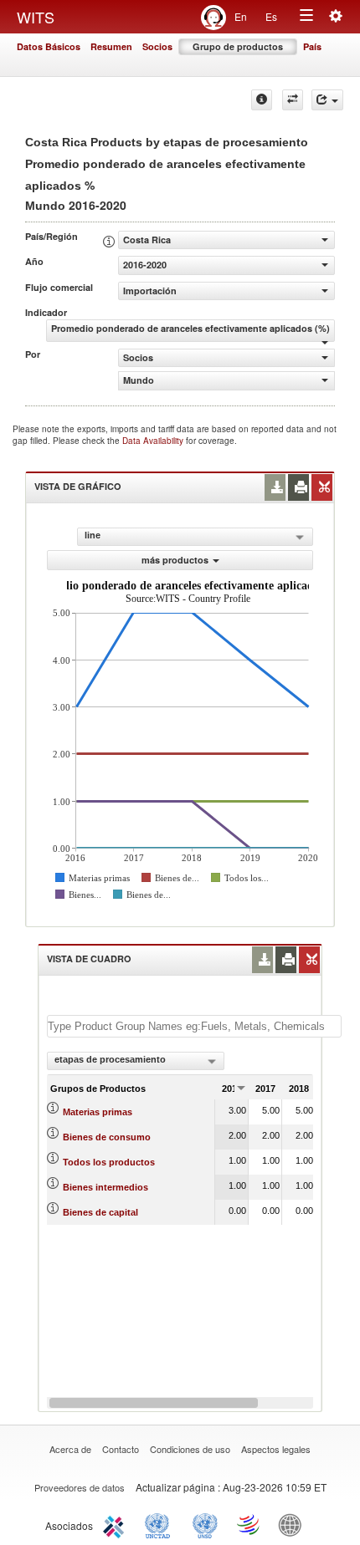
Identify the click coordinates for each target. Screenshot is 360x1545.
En (240, 16)
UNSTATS (205, 1524)
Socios (157, 46)
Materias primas (97, 1112)
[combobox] (135, 1061)
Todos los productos (109, 1162)
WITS (35, 17)
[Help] (261, 99)
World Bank (294, 1524)
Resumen (111, 46)
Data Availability (154, 440)
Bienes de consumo (107, 1137)
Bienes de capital (100, 1212)
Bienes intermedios (105, 1187)
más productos (174, 559)
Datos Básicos (48, 46)
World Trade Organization (249, 1524)
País (312, 46)
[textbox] (194, 1026)
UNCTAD (160, 1524)
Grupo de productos (238, 46)
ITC (116, 1524)
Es (271, 16)
